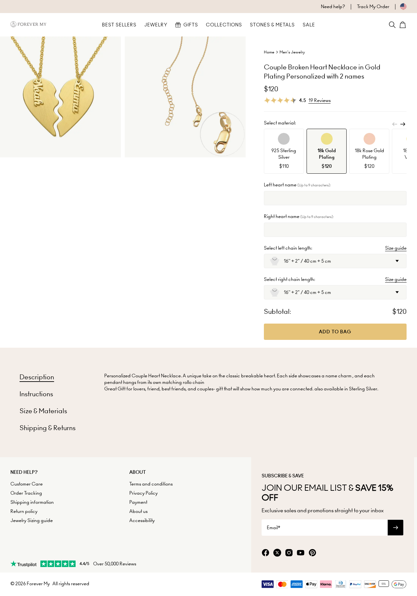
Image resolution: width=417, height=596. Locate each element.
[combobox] (335, 261)
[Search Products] (392, 25)
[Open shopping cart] (403, 25)
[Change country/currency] (398, 6)
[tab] (37, 377)
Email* (273, 528)
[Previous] (395, 124)
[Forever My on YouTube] (301, 553)
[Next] (403, 124)
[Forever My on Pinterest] (312, 553)
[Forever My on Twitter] (277, 553)
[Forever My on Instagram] (289, 553)
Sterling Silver (363, 389)
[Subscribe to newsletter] (395, 527)
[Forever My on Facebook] (265, 553)
